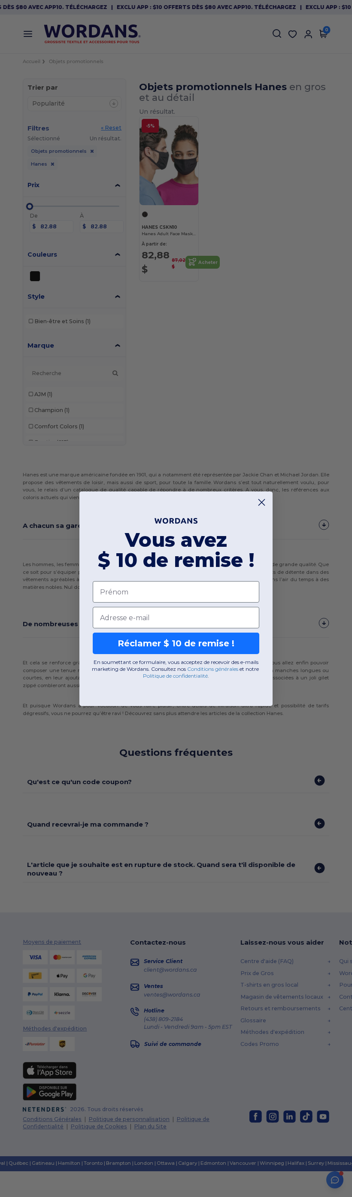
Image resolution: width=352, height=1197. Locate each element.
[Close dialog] (261, 502)
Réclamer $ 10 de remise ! (176, 643)
